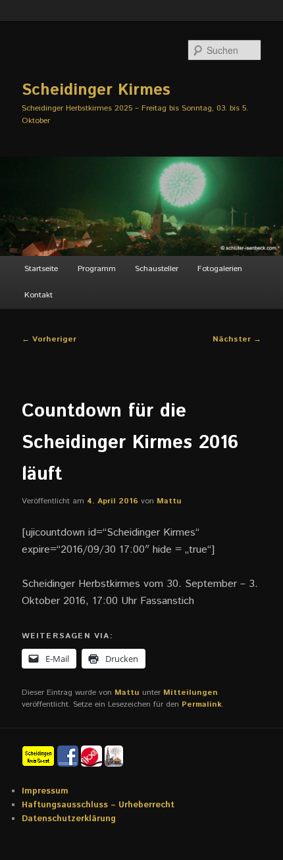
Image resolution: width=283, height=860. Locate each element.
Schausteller (156, 268)
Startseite (41, 268)
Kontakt (38, 295)
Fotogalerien (219, 268)
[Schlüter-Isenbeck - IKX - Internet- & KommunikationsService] (93, 755)
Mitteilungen (190, 692)
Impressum (45, 791)
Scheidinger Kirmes (96, 90)
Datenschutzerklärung (69, 819)
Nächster (237, 339)
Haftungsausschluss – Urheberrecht (98, 805)
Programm (97, 268)
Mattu (169, 501)
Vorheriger (49, 339)
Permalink (202, 704)
